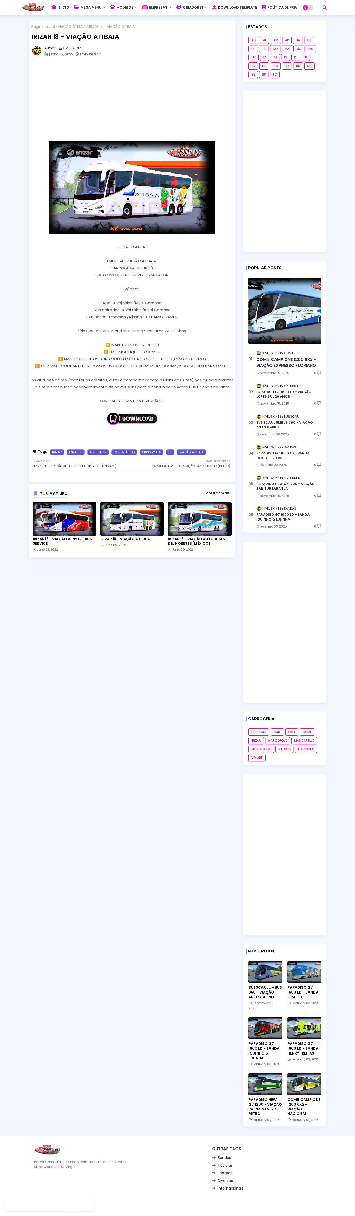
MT (253, 57)
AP (287, 40)
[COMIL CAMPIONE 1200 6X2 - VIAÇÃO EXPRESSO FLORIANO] (284, 311)
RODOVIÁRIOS (124, 452)
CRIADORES (192, 7)
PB (275, 57)
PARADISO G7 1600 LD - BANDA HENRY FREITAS (283, 455)
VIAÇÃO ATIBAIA (72, 26)
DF (253, 48)
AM (275, 40)
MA (287, 48)
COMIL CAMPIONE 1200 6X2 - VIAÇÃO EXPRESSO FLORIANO (286, 362)
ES (264, 48)
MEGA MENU (90, 7)
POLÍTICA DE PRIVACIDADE (290, 7)
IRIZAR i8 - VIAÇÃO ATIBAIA (125, 539)
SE (253, 74)
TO (275, 74)
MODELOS (125, 7)
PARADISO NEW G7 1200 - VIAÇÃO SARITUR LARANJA (285, 486)
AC (253, 40)
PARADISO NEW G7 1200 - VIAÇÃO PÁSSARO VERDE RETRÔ (265, 1106)
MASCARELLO (304, 740)
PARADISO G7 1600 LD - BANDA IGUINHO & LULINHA (283, 517)
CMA (291, 732)
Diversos (225, 1180)
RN (264, 66)
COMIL (307, 732)
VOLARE (257, 757)
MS (310, 48)
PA (264, 57)
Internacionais (231, 1188)
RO (275, 66)
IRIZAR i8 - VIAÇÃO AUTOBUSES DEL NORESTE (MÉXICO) (196, 541)
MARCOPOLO (277, 740)
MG (298, 48)
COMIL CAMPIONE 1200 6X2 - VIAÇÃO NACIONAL (303, 1106)
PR (305, 57)
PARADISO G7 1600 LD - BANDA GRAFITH (302, 992)
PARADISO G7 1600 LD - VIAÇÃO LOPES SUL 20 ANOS (283, 394)
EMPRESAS (157, 7)
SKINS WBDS (151, 452)
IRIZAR (57, 452)
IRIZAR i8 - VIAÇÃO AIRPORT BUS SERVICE (62, 541)
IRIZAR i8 (75, 452)
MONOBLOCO (261, 749)
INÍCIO (63, 7)
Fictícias (225, 1165)
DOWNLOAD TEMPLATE (237, 7)
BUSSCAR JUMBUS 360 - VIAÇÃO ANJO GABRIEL (284, 425)
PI (295, 57)
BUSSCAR (258, 732)
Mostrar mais (217, 493)
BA (298, 40)
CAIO (277, 732)
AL (264, 40)
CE (309, 40)
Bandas (224, 1157)
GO (275, 48)
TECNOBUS (306, 749)
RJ (253, 66)
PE (285, 57)
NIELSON (284, 749)
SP (170, 452)
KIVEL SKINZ (98, 452)
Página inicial (43, 26)
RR (287, 66)
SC (309, 66)
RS (298, 66)
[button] (324, 7)
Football (225, 1173)
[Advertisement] (134, 100)
